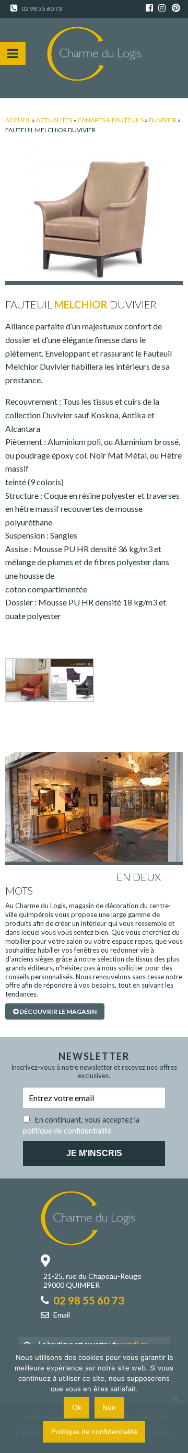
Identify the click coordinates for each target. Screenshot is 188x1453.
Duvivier (163, 120)
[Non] (175, 1398)
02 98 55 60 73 (41, 9)
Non (109, 1407)
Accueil (18, 120)
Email (61, 1314)
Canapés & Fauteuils (110, 120)
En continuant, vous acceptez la (81, 1123)
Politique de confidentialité (94, 1431)
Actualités (54, 120)
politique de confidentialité (67, 1130)
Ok (76, 1407)
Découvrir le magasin (57, 1011)
